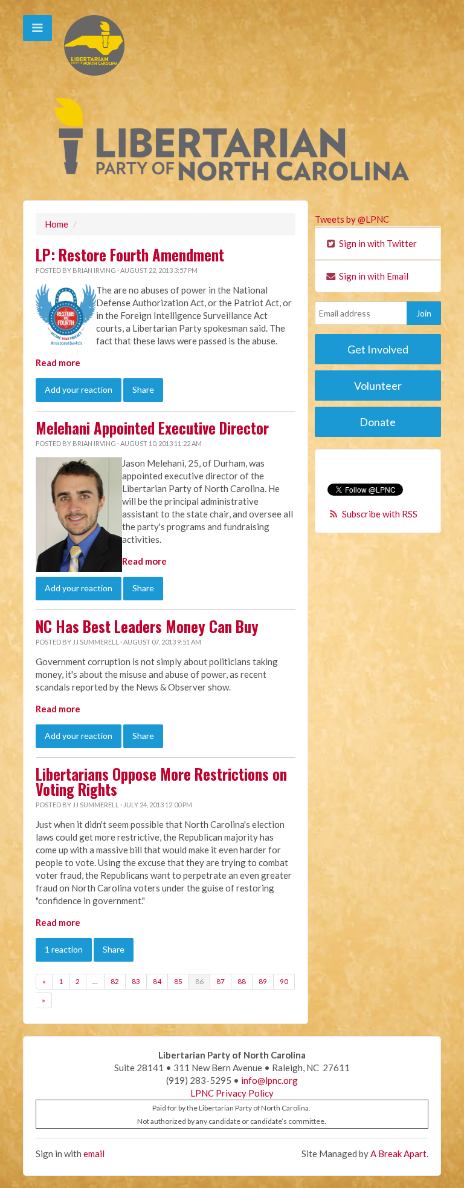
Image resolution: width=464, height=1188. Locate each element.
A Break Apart (398, 1153)
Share (143, 389)
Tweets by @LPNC (352, 219)
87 (220, 981)
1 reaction (64, 949)
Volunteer (378, 385)
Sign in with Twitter (377, 243)
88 (241, 981)
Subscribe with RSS (379, 513)
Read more (58, 362)
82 (115, 981)
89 (263, 981)
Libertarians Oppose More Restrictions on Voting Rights (161, 781)
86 (199, 981)
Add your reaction (78, 389)
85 (178, 981)
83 (136, 981)
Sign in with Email (372, 276)
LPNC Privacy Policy (232, 1093)
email (94, 1153)
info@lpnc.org (269, 1080)
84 (157, 981)
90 (284, 981)
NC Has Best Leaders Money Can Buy (147, 626)
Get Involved (377, 349)
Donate (377, 421)
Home (56, 223)
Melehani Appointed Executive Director (152, 428)
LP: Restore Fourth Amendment (130, 255)
